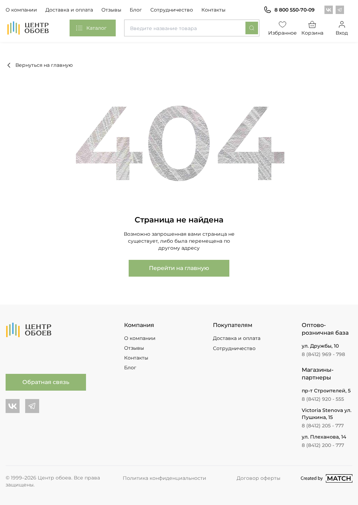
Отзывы (111, 10)
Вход (342, 33)
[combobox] (191, 28)
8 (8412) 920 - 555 (323, 399)
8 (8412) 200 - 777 (323, 445)
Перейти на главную (179, 268)
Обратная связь (45, 382)
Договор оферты (258, 478)
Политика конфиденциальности (164, 478)
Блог (136, 10)
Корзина (312, 33)
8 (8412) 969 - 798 (323, 354)
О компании (21, 10)
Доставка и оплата (69, 10)
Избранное (282, 33)
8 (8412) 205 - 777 (323, 425)
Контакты (213, 10)
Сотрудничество (171, 10)
